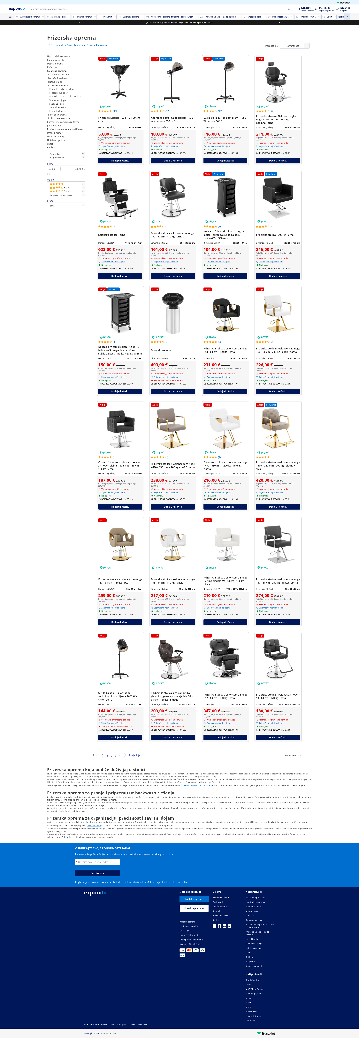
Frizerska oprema (58, 85)
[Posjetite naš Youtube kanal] (214, 926)
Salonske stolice (57, 107)
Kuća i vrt (52, 67)
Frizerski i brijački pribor (62, 89)
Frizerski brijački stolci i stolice (65, 96)
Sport (50, 143)
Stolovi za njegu (57, 100)
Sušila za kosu (56, 103)
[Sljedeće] (124, 755)
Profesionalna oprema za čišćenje (65, 129)
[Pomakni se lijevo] (80, 23)
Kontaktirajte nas (194, 899)
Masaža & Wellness (58, 78)
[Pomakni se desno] (279, 23)
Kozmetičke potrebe (58, 74)
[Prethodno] (102, 755)
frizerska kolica (94, 825)
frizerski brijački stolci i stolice (196, 785)
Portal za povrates (194, 908)
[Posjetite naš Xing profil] (229, 926)
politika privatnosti (133, 882)
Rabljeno (51, 147)
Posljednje (134, 755)
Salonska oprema (57, 70)
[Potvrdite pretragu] (289, 9)
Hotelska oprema (56, 140)
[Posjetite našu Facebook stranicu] (219, 926)
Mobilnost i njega (56, 136)
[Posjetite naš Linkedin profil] (224, 926)
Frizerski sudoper (58, 92)
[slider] (48, 174)
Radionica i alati (55, 60)
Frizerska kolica (57, 111)
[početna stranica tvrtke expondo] (50, 45)
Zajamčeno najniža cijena (113, 146)
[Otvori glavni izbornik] (10, 17)
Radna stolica (55, 81)
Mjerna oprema (55, 63)
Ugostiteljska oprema (58, 56)
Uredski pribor (55, 132)
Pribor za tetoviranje (59, 118)
